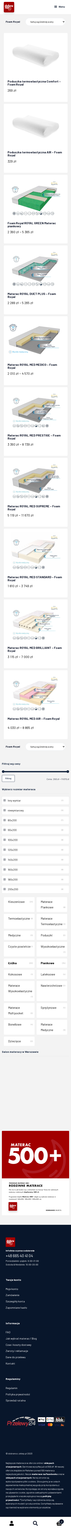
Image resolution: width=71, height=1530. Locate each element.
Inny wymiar (14, 800)
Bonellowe (14, 1024)
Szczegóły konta (15, 1301)
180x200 (13, 879)
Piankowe (47, 963)
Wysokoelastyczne (53, 946)
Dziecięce (14, 1041)
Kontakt (10, 1363)
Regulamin (11, 1388)
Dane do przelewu (16, 1357)
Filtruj (8, 778)
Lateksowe (48, 974)
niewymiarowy (16, 810)
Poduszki (47, 935)
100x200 (13, 839)
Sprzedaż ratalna (16, 1400)
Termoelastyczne (19, 918)
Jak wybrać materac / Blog (21, 1338)
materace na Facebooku (45, 1474)
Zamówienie (12, 1295)
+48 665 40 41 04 (19, 1255)
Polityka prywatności (18, 1394)
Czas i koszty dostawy (18, 1344)
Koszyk (54, 1520)
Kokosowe (15, 974)
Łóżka (12, 963)
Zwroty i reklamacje (17, 1350)
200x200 (13, 889)
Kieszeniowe (16, 901)
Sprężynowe (48, 1007)
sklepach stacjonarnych (19, 1477)
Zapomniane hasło (16, 1307)
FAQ (8, 1332)
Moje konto (12, 1289)
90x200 (12, 830)
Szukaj (35, 1523)
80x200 (12, 820)
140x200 (13, 859)
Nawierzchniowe (51, 985)
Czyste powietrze (19, 946)
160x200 (13, 869)
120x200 (13, 849)
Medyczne (14, 935)
